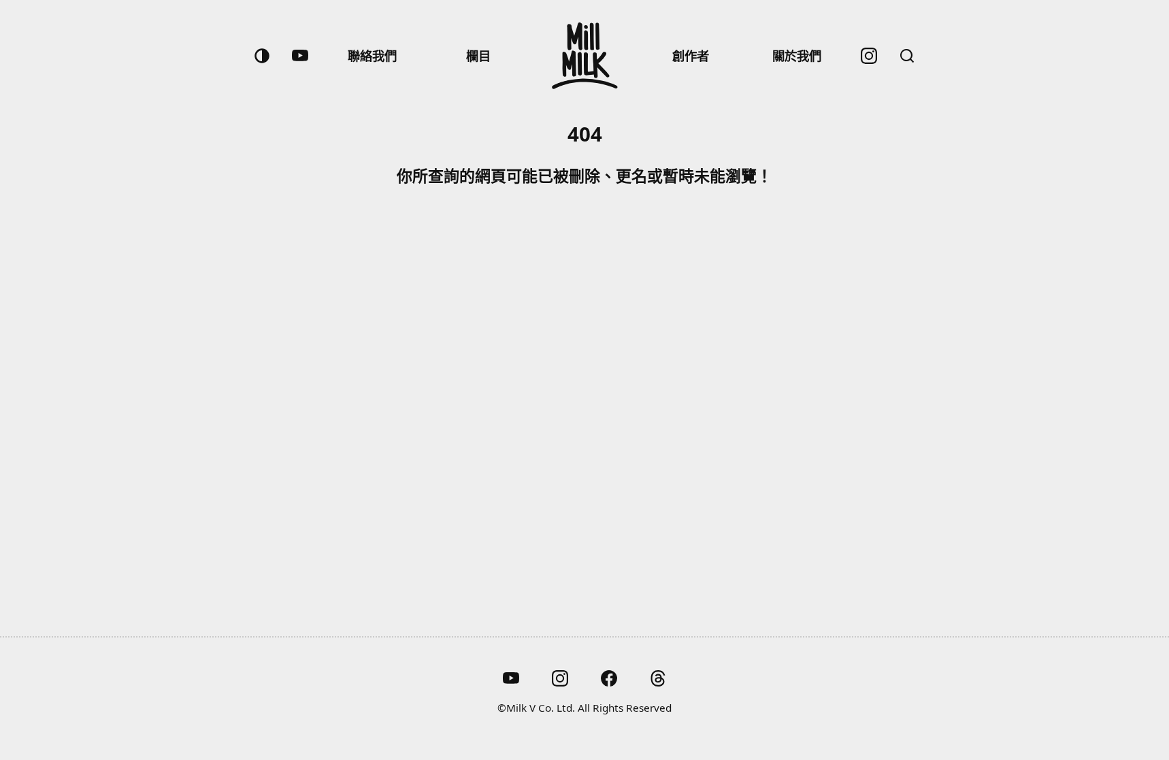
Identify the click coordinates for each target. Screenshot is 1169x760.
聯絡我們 (372, 55)
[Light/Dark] (262, 56)
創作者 (690, 55)
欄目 (478, 55)
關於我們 (796, 55)
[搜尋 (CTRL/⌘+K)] (907, 56)
